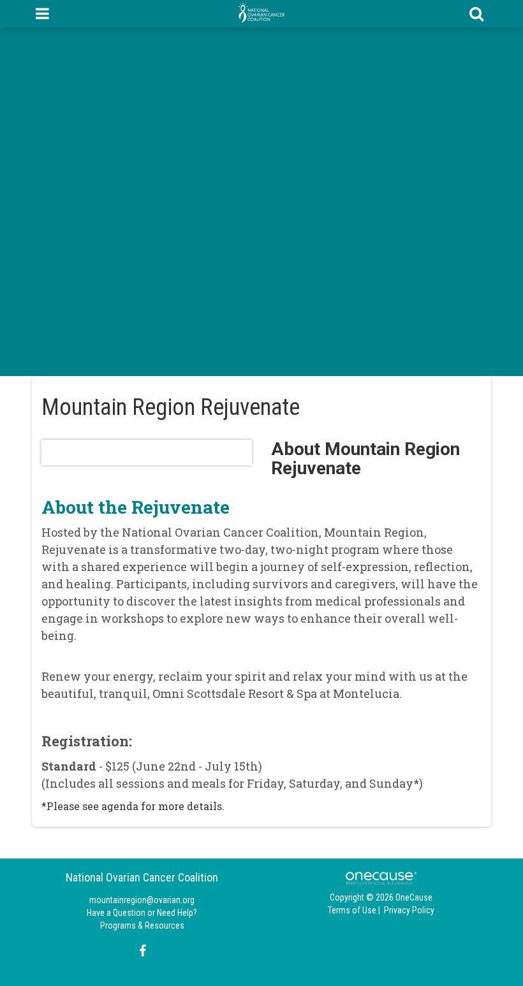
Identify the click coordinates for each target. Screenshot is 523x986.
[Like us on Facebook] (140, 951)
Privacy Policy (409, 910)
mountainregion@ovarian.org (142, 900)
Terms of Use (352, 910)
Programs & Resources (142, 925)
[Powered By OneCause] (381, 878)
